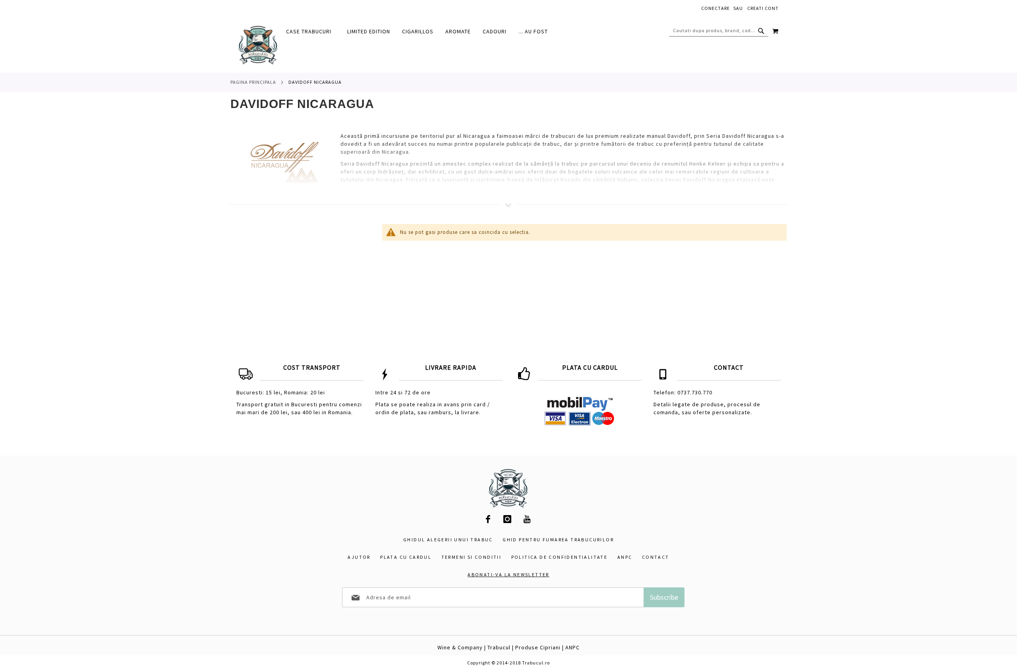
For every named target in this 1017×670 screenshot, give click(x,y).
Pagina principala (253, 82)
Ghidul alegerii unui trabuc (448, 540)
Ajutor (359, 557)
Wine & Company (460, 647)
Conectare (715, 8)
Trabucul (498, 647)
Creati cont (763, 8)
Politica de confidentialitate (559, 557)
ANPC (624, 557)
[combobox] (718, 31)
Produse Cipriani (538, 647)
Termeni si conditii (471, 557)
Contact (655, 557)
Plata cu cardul (405, 557)
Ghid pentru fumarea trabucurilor (558, 540)
